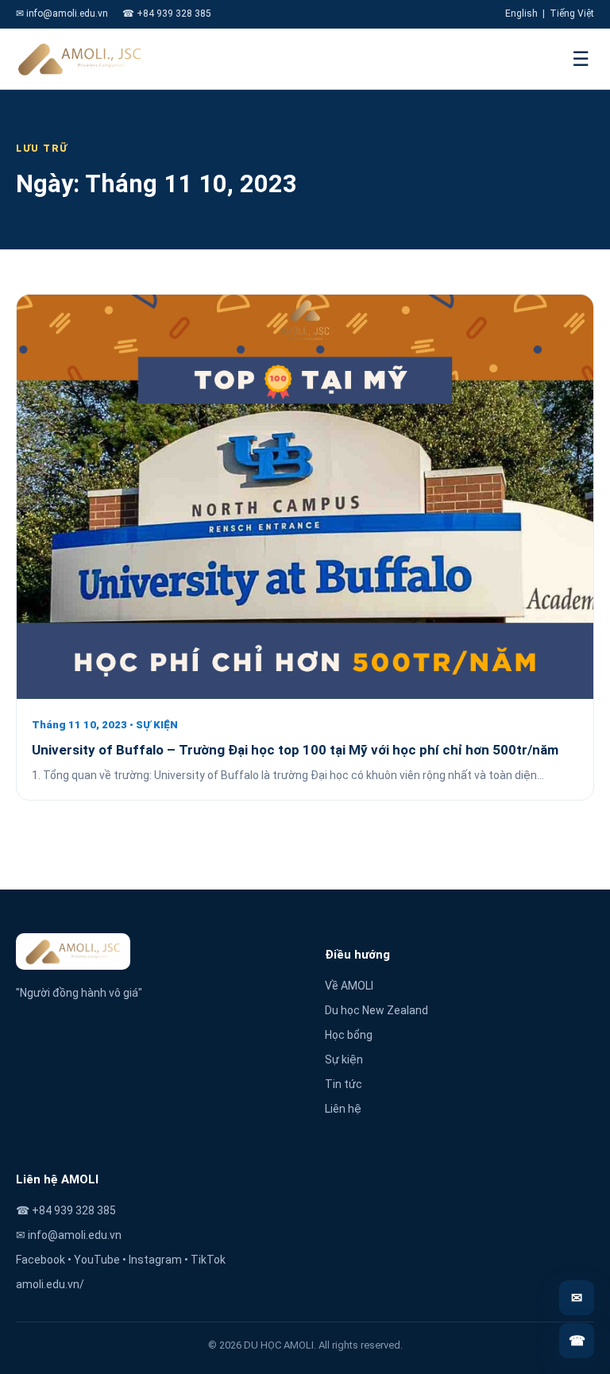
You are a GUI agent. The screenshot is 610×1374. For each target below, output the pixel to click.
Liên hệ (343, 1108)
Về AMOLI (349, 985)
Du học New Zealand (376, 1010)
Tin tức (343, 1084)
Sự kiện (344, 1059)
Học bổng (349, 1035)
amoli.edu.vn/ (50, 1284)
